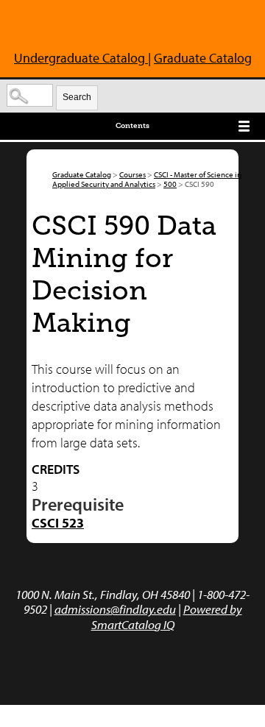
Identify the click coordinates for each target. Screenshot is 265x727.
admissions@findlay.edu (115, 609)
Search (77, 97)
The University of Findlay (68, 28)
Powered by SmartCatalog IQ (166, 616)
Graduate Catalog (203, 57)
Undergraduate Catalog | (82, 57)
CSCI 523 (58, 522)
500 (170, 184)
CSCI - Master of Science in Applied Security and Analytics (146, 179)
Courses (132, 174)
